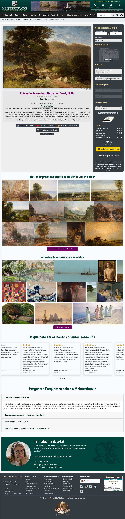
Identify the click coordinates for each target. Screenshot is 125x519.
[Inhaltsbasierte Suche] (117, 15)
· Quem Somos (29, 493)
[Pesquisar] (113, 15)
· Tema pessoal (48, 479)
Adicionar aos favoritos (47, 125)
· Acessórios (47, 491)
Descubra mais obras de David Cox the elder (62, 249)
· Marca (27, 481)
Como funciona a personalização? (17, 397)
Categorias (32, 15)
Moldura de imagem (57, 15)
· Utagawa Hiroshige (67, 488)
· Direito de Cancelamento (32, 488)
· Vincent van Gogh (67, 479)
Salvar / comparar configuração (109, 113)
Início (3, 20)
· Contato (27, 479)
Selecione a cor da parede (68, 125)
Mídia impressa (71, 15)
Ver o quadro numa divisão (48, 130)
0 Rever (51, 134)
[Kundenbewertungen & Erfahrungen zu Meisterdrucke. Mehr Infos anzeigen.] (113, 483)
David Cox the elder (35, 20)
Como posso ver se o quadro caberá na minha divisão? (24, 415)
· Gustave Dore (66, 491)
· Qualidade (47, 486)
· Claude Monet (66, 481)
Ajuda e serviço (83, 15)
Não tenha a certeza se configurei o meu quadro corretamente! (27, 428)
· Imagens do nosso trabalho (51, 488)
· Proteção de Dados (30, 486)
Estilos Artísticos (43, 15)
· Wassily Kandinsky (67, 486)
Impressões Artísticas (12, 15)
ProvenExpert (14, 370)
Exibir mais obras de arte (62, 327)
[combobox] (108, 40)
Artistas (24, 15)
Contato (93, 15)
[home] (3, 15)
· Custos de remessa (49, 484)
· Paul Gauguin (66, 484)
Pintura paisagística (23, 20)
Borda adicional (98, 37)
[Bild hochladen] (121, 15)
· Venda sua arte (48, 481)
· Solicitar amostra (48, 493)
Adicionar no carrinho (109, 149)
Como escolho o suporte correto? (17, 422)
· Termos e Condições (31, 484)
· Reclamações (29, 491)
